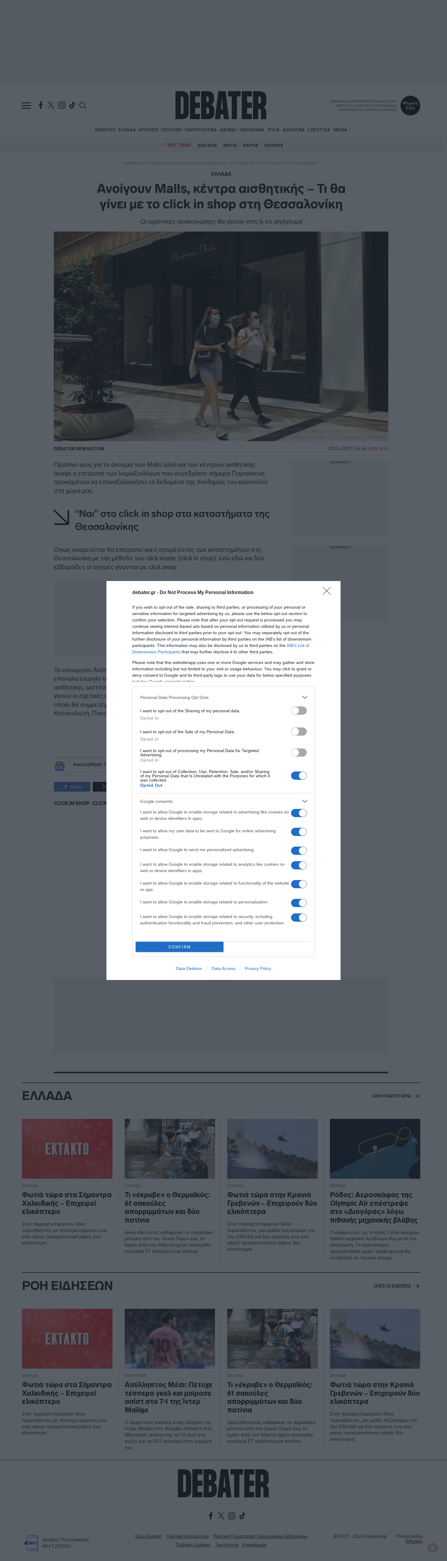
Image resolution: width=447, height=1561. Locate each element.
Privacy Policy (258, 968)
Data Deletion (189, 968)
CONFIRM (179, 947)
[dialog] (223, 780)
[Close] (328, 593)
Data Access (223, 968)
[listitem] (223, 697)
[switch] (299, 711)
